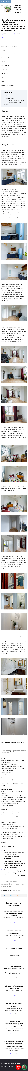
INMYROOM (5, 881)
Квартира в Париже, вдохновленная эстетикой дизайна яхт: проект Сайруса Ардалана (14, 1024)
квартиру (18, 883)
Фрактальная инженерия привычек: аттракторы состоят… (14, 1005)
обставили (5, 884)
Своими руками (17, 6)
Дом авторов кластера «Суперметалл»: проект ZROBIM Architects (14, 968)
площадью (13, 884)
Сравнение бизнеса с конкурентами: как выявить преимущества (14, 931)
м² (23, 883)
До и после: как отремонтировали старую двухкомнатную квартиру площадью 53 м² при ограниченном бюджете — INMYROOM (15, 854)
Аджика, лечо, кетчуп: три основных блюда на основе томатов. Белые (14, 986)
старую (4, 886)
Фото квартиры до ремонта (16, 100)
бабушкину (13, 881)
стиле (9, 886)
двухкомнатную (6, 883)
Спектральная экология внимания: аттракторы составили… (14, 950)
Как (14, 883)
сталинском (20, 884)
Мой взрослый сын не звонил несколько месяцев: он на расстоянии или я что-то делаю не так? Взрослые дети (14, 1044)
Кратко (8, 95)
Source (3, 842)
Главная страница (6, 16)
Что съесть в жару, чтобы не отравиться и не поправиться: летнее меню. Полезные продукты (14, 912)
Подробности (10, 98)
